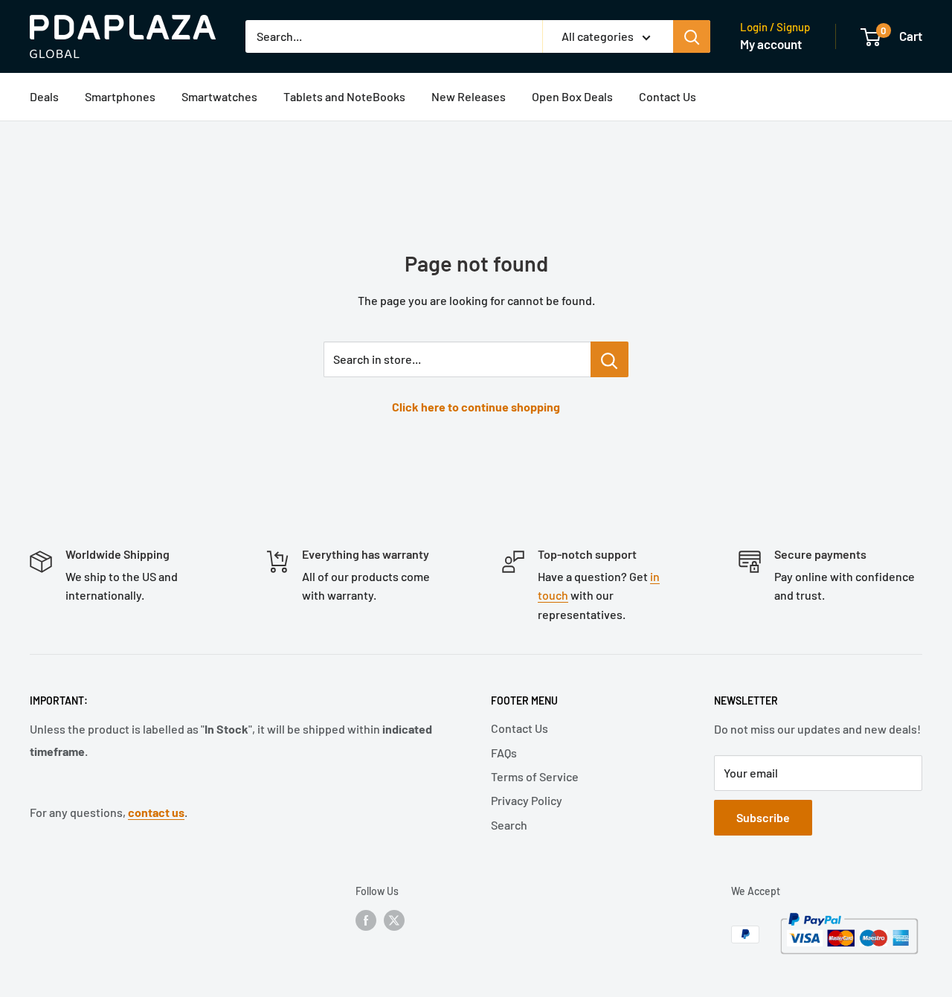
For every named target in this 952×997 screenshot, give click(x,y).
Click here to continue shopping (476, 407)
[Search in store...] (609, 359)
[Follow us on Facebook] (366, 920)
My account (771, 43)
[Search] (691, 36)
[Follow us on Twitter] (394, 920)
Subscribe (763, 817)
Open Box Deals (572, 96)
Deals (44, 96)
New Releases (468, 96)
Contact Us (667, 96)
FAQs (504, 753)
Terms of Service (535, 776)
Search (509, 825)
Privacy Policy (526, 800)
